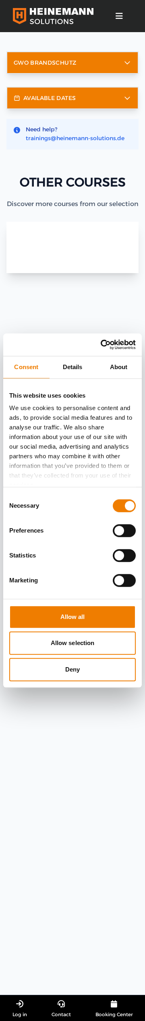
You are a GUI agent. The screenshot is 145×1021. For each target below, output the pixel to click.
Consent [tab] (26, 366)
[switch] (124, 530)
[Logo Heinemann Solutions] (53, 16)
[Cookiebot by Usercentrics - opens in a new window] (102, 344)
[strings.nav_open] (119, 16)
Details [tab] (73, 366)
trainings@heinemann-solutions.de (75, 138)
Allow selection (73, 642)
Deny (72, 669)
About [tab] (119, 366)
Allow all (72, 616)
